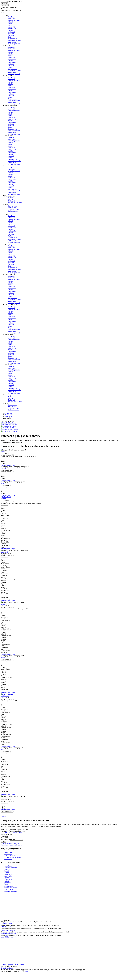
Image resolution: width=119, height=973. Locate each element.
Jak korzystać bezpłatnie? (15, 202)
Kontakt (3, 964)
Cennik (16, 964)
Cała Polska (11, 17)
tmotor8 (3, 798)
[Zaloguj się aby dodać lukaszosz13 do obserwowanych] (6, 557)
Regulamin (10, 964)
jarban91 (3, 498)
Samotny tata (12, 207)
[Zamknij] (1, 460)
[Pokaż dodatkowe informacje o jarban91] (1, 505)
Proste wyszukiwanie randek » (10, 843)
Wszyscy (10, 197)
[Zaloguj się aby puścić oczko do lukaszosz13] (4, 557)
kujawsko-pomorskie (14, 20)
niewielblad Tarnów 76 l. (8, 923)
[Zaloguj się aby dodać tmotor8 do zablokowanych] (7, 803)
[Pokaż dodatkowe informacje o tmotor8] (1, 803)
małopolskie (11, 27)
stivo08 (3, 657)
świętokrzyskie (12, 38)
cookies (26, 971)
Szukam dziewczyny (10, 852)
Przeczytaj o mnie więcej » (8, 465)
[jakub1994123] (7, 694)
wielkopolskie (12, 42)
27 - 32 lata (4, 832)
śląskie (10, 37)
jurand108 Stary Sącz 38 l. (8, 937)
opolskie (10, 30)
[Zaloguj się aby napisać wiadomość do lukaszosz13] (3, 557)
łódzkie (10, 25)
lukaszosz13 (4, 552)
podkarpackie (12, 32)
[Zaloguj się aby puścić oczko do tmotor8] (4, 803)
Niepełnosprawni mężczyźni (12, 857)
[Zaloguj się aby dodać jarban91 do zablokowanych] (7, 505)
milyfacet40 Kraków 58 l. (8, 930)
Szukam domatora (13, 209)
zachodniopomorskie (14, 44)
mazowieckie (12, 28)
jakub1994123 (5, 696)
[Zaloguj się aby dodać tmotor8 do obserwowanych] (6, 803)
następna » (4, 816)
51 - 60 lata (18, 832)
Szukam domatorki (13, 211)
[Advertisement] (56, 906)
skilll (2, 749)
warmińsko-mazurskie (14, 40)
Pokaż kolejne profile (7, 811)
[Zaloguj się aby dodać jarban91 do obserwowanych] (6, 505)
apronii (3, 483)
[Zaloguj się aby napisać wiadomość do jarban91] (3, 505)
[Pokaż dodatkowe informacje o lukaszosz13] (1, 557)
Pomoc (22, 964)
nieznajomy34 (5, 468)
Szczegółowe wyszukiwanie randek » (12, 845)
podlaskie (11, 33)
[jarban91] (6, 497)
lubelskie (10, 22)
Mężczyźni (11, 201)
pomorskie (11, 35)
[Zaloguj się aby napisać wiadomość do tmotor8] (3, 803)
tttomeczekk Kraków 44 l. (8, 933)
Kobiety (10, 199)
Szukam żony (8, 854)
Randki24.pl (8, 413)
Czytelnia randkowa (7, 968)
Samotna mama (12, 206)
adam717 (3, 451)
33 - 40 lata (11, 832)
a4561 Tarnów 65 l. (6, 927)
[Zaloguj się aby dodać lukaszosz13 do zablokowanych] (7, 557)
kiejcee (3, 604)
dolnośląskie (11, 18)
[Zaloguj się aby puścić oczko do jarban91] (4, 505)
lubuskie (10, 23)
